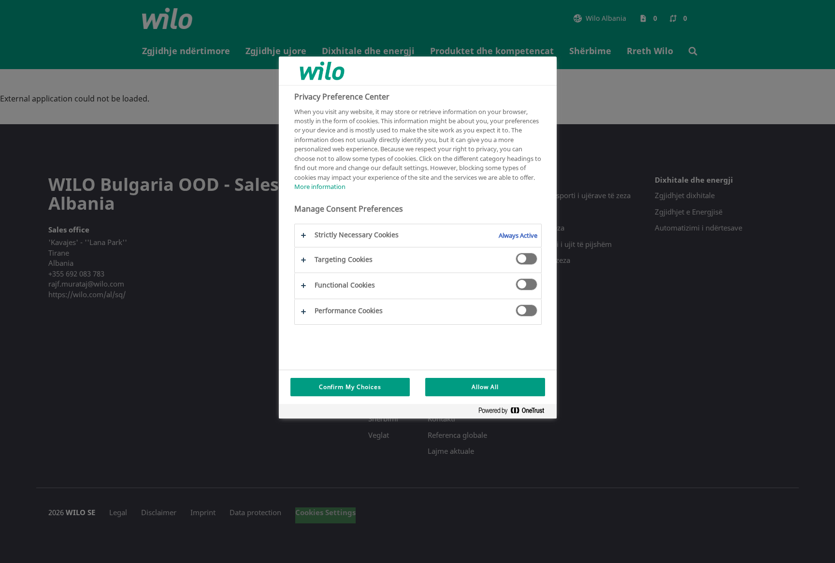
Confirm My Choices (350, 387)
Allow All (485, 387)
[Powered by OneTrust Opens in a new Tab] (515, 412)
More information (320, 186)
